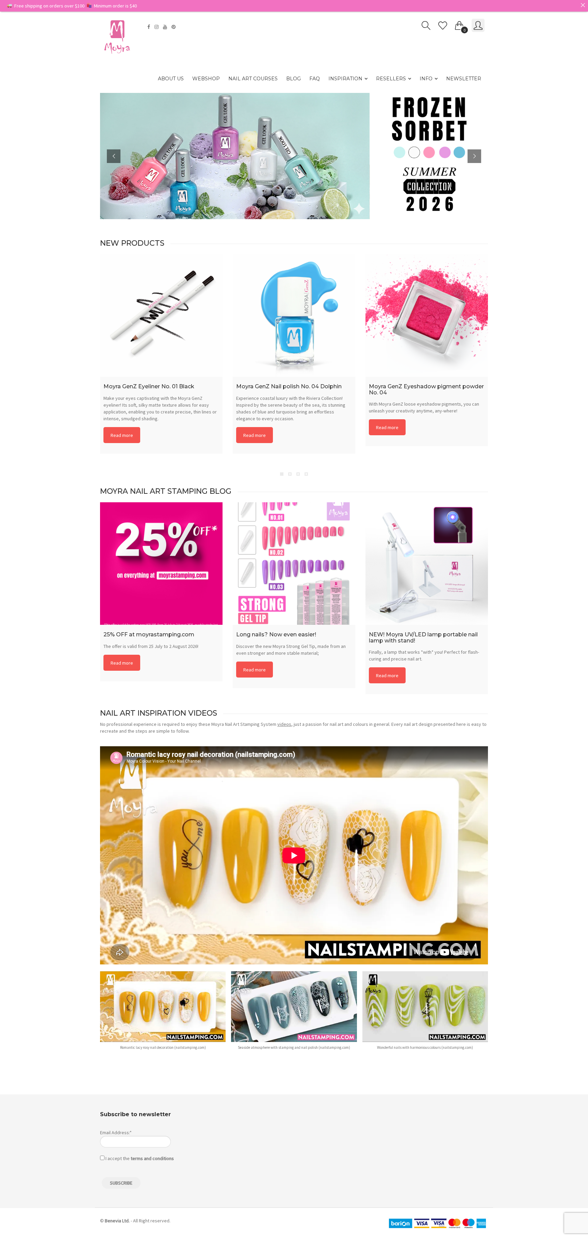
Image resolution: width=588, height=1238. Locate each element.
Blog (293, 79)
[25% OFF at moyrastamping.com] (161, 563)
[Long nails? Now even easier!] (294, 563)
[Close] (583, 5)
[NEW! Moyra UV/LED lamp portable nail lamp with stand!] (426, 563)
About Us (171, 79)
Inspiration (345, 79)
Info (426, 79)
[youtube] (166, 27)
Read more (122, 435)
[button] (162, 1014)
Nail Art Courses (253, 79)
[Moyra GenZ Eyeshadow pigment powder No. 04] (426, 315)
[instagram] (157, 27)
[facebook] (149, 27)
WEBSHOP (206, 79)
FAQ (314, 79)
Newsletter (463, 79)
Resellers (391, 79)
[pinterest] (174, 27)
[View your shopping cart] (459, 24)
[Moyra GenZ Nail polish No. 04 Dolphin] (294, 315)
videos (284, 724)
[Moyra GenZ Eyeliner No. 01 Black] (161, 315)
